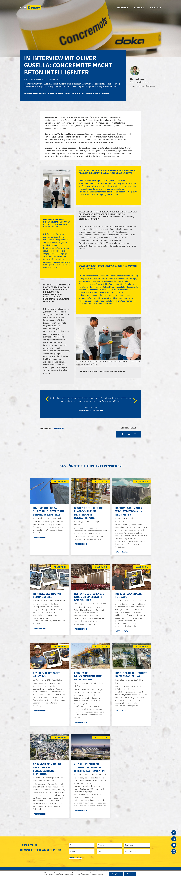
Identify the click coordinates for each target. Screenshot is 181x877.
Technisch (122, 7)
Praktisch (155, 7)
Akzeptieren (116, 874)
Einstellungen (53, 875)
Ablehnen (130, 874)
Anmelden (75, 857)
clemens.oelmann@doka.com (142, 86)
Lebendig (139, 7)
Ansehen (59, 428)
